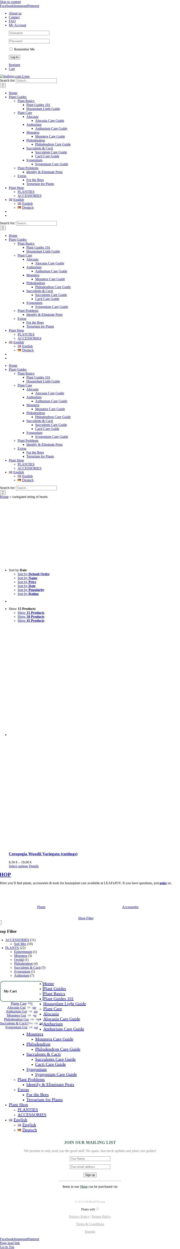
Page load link (10, 1243)
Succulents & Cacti (27, 967)
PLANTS (12, 948)
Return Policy (101, 1216)
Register (14, 65)
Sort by (34, 574)
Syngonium (22, 971)
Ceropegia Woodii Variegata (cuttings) (43, 854)
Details (34, 866)
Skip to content (10, 2)
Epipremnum (23, 952)
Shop (84, 1186)
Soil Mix (20, 944)
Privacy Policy (79, 1216)
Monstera (20, 956)
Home (4, 497)
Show (31, 613)
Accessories (130, 907)
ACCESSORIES (17, 940)
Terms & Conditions (90, 1224)
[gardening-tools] (130, 902)
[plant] (41, 902)
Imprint (90, 1231)
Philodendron (23, 963)
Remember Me (24, 49)
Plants (41, 907)
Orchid (19, 959)
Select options (18, 866)
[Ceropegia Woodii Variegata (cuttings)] (94, 736)
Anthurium (21, 975)
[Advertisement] (90, 531)
